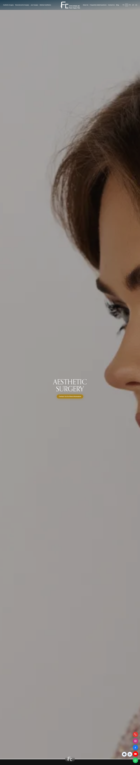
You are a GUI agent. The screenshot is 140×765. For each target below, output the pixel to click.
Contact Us (111, 5)
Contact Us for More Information (70, 396)
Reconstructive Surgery (22, 5)
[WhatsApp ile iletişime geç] (135, 760)
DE (136, 5)
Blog (117, 5)
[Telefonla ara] (135, 734)
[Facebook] (135, 747)
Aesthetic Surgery (8, 5)
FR (130, 5)
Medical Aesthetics (45, 5)
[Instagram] (135, 741)
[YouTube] (135, 754)
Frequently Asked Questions (98, 5)
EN (127, 5)
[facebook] (124, 754)
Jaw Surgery (34, 5)
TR (123, 5)
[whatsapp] (129, 754)
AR (133, 5)
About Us (85, 5)
